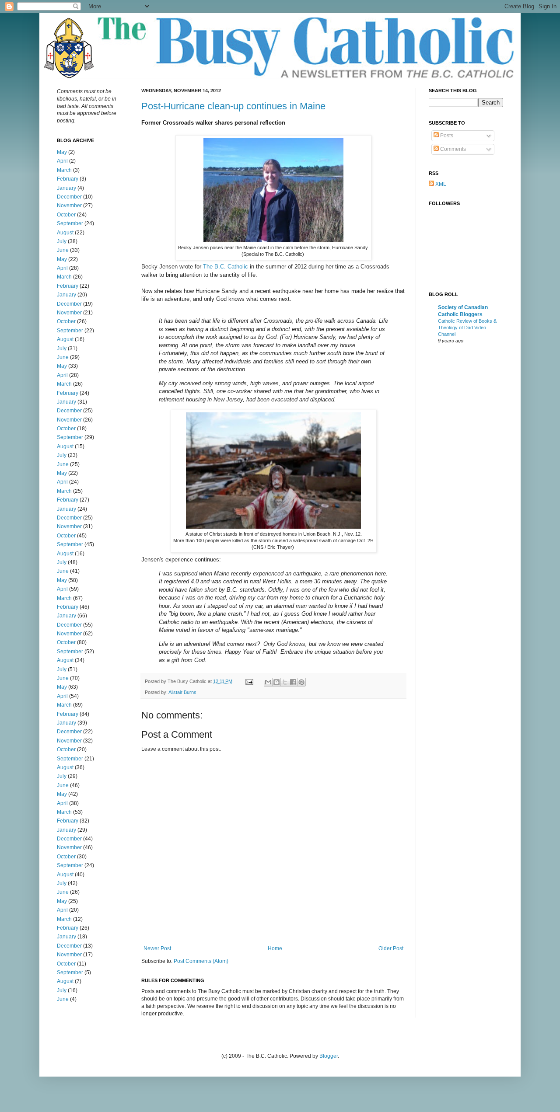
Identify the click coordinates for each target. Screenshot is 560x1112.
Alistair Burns (182, 692)
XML (440, 184)
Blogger (328, 1056)
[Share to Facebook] (293, 682)
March (64, 170)
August (65, 233)
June (63, 250)
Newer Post (157, 948)
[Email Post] (249, 681)
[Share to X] (284, 682)
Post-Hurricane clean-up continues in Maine (233, 106)
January (66, 188)
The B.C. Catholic (225, 266)
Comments (452, 149)
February (67, 179)
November (69, 205)
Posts (446, 135)
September (70, 223)
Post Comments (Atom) (201, 961)
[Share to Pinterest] (301, 682)
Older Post (390, 948)
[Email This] (268, 682)
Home (275, 948)
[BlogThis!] (276, 682)
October (66, 215)
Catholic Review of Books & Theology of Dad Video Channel (467, 327)
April (62, 161)
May (62, 152)
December (69, 197)
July (61, 241)
